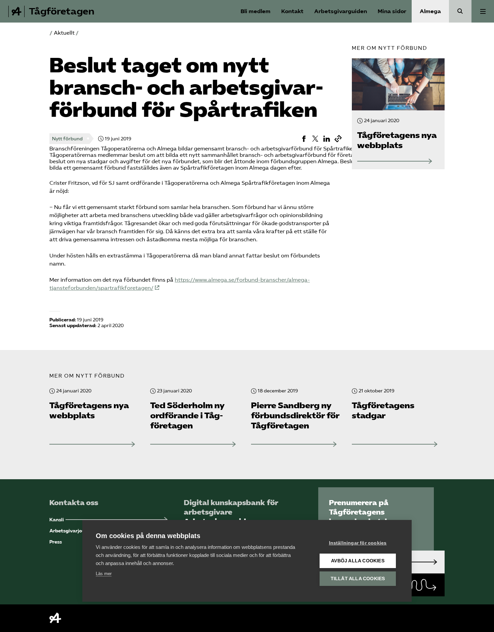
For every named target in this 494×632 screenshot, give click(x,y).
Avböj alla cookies (357, 560)
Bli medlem (256, 11)
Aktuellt (64, 33)
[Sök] (460, 11)
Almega (430, 11)
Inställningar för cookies (358, 543)
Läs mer (104, 573)
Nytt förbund (67, 139)
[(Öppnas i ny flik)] (303, 138)
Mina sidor (392, 11)
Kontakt (292, 11)
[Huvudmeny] (482, 11)
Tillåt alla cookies (358, 578)
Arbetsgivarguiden (340, 11)
